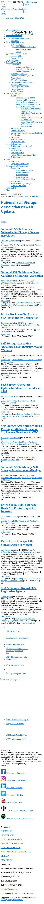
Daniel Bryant (6, 597)
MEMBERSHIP (7, 835)
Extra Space (21, 578)
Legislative (14, 621)
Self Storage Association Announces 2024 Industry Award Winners (21, 347)
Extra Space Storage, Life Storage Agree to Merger (17, 543)
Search (26, 4)
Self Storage (5, 550)
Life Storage (31, 578)
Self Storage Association (10, 241)
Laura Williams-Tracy (9, 516)
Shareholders (12, 581)
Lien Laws (30, 619)
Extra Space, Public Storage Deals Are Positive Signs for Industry (18, 508)
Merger (3, 581)
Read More (5, 260)
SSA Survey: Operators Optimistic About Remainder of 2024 (21, 388)
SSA (13, 265)
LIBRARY (5, 856)
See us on (14, 802)
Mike (26, 457)
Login (3, 7)
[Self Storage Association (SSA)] (14, 9)
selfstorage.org (31, 2)
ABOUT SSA (6, 831)
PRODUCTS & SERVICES (12, 843)
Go (25, 11)
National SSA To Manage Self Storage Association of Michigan (21, 468)
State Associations (23, 303)
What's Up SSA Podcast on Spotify (20, 818)
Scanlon (19, 457)
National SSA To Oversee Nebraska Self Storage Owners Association (20, 232)
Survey (36, 414)
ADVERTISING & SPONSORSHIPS (16, 852)
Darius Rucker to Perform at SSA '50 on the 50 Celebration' (20, 316)
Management (30, 263)
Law (23, 619)
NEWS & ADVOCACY (10, 848)
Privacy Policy (7, 900)
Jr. (9, 460)
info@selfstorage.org (9, 889)
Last (33, 623)
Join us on (14, 788)
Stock (20, 581)
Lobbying (5, 621)
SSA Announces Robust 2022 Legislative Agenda (19, 590)
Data (3, 416)
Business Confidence (24, 414)
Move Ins (16, 416)
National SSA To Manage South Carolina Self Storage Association (22, 274)
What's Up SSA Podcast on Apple (20, 810)
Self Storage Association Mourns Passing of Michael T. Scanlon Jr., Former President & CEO (21, 429)
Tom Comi (5, 281)
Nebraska (20, 263)
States (21, 621)
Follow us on (15, 773)
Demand (24, 416)
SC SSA (12, 305)
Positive (9, 416)
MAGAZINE (6, 860)
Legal (18, 619)
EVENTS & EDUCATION (12, 839)
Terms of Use (18, 900)
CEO (13, 460)
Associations (21, 305)
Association (5, 265)
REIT (39, 578)
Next (29, 623)
